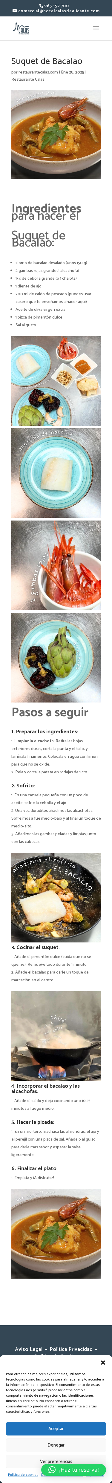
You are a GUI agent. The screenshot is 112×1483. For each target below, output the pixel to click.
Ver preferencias (56, 1461)
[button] (103, 1363)
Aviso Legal (30, 1349)
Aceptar (56, 1429)
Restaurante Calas (27, 79)
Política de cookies (23, 1475)
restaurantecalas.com (38, 72)
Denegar (56, 1445)
